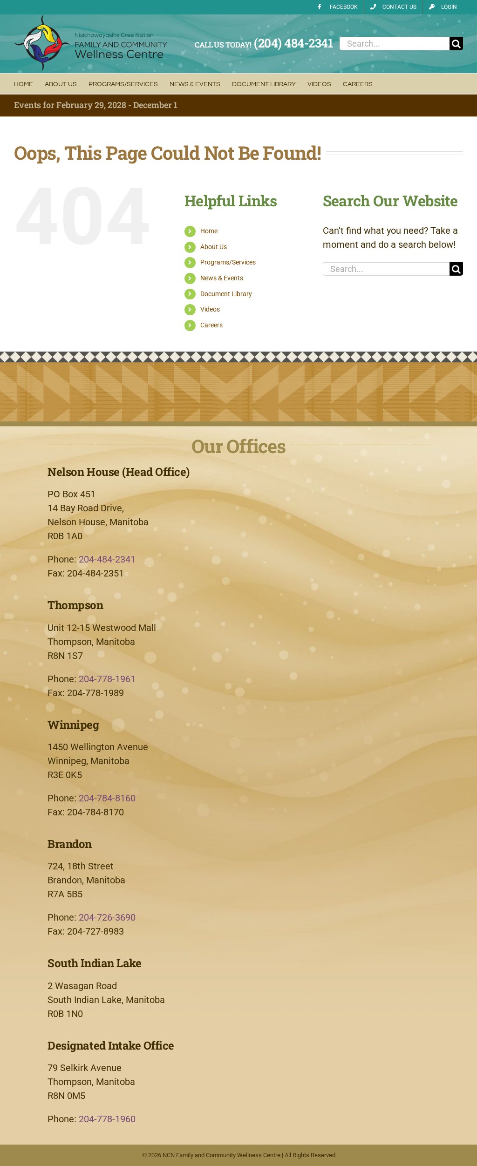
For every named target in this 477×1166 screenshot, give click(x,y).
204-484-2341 (107, 559)
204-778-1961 (107, 679)
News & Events (221, 278)
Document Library (226, 294)
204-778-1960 (107, 1119)
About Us (213, 247)
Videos (210, 309)
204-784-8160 (107, 798)
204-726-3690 (107, 917)
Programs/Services (228, 262)
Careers (211, 325)
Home (209, 231)
